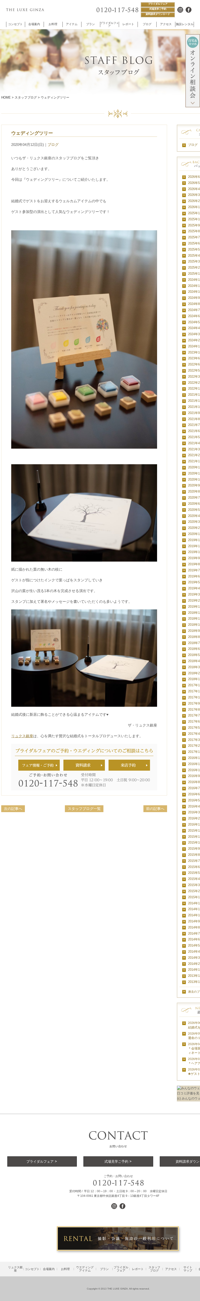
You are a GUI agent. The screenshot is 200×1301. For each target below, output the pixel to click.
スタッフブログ (26, 97)
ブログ (53, 144)
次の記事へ (13, 809)
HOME (6, 97)
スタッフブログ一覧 (84, 809)
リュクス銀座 (22, 736)
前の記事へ (155, 809)
